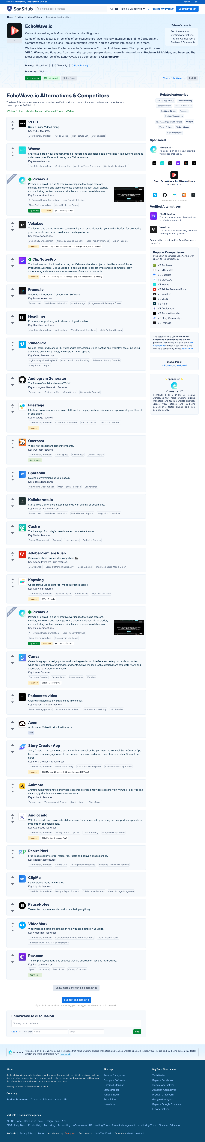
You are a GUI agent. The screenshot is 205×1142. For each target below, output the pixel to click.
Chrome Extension (114, 1084)
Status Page (69, 78)
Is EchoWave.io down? (174, 365)
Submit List (110, 1099)
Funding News (111, 1094)
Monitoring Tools (146, 1125)
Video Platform (174, 132)
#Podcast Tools (54, 111)
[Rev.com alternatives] (22, 957)
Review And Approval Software (169, 122)
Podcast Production (183, 106)
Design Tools (52, 1120)
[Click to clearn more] (102, 1052)
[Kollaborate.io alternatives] (22, 501)
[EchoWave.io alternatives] (14, 30)
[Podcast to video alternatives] (22, 697)
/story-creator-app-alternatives (26, 742)
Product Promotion (17, 1099)
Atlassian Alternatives (164, 1089)
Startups (43, 2)
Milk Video (164, 52)
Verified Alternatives (182, 34)
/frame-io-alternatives (21, 286)
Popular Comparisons (183, 38)
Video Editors (165, 127)
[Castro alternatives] (22, 527)
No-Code (16, 1120)
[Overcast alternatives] (22, 442)
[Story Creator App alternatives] (22, 746)
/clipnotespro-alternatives (23, 255)
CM (22, 878)
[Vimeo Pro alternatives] (22, 344)
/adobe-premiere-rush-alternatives (28, 549)
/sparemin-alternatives (21, 469)
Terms (41, 1133)
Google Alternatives (163, 1084)
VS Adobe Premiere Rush (171, 289)
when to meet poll (135, 1133)
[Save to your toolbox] (14, 41)
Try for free (34, 211)
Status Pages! (111, 1089)
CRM (9, 1125)
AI (7, 1120)
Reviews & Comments (183, 42)
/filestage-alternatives (21, 401)
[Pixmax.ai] (22, 180)
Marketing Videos (165, 100)
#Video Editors (15, 111)
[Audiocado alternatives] (22, 816)
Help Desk (20, 1125)
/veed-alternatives (19, 118)
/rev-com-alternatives (21, 952)
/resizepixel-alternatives (22, 847)
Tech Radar (158, 1075)
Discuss (47, 1099)
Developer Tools (33, 1120)
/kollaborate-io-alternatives (24, 496)
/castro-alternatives (20, 522)
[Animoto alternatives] (22, 786)
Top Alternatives (180, 31)
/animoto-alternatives (21, 781)
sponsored (65, 1054)
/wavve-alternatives (20, 145)
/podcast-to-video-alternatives (26, 692)
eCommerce (80, 1125)
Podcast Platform (164, 106)
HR (90, 1125)
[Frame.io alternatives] (22, 290)
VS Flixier (162, 303)
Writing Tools (102, 1125)
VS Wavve (163, 284)
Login (196, 2)
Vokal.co (55, 52)
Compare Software (114, 1080)
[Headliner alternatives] (22, 317)
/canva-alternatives (20, 652)
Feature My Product (162, 8)
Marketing (49, 1125)
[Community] (116, 9)
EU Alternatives (160, 1108)
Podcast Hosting (185, 101)
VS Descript (164, 274)
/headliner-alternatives (21, 312)
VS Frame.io (164, 322)
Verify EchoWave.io (174, 78)
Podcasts (183, 111)
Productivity (35, 1125)
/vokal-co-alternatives (21, 220)
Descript (183, 52)
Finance (163, 1125)
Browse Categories (114, 1075)
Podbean (150, 52)
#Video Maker (34, 111)
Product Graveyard (163, 1094)
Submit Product (187, 8)
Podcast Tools (168, 111)
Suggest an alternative (76, 999)
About (57, 1099)
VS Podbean (164, 265)
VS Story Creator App (169, 318)
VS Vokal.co (164, 294)
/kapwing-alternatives (21, 576)
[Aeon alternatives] (22, 723)
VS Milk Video (165, 270)
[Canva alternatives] (22, 657)
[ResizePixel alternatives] (22, 852)
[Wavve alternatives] (22, 150)
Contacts (36, 1099)
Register (186, 2)
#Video (70, 111)
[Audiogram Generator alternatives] (22, 379)
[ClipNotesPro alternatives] (22, 260)
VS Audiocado (165, 308)
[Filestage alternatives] (22, 406)
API (65, 1099)
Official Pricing (80, 65)
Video (189, 121)
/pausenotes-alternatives (23, 900)
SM (22, 474)
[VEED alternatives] (22, 123)
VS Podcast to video (169, 313)
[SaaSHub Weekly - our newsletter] (111, 9)
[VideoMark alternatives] (22, 925)
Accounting (64, 1125)
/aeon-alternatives (19, 718)
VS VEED (162, 298)
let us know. (188, 348)
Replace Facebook (162, 1080)
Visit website (33, 78)
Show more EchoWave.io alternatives (76, 987)
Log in (14, 1031)
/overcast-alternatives (21, 437)
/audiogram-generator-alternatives (28, 374)
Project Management (174, 116)
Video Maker (182, 127)
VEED (28, 52)
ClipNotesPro (110, 56)
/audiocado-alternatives (22, 811)
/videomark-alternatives (22, 920)
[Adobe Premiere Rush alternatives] (22, 554)
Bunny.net (70, 1133)
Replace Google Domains (166, 1104)
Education (175, 1125)
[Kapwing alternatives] (22, 581)
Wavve (38, 52)
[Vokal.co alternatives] (22, 224)
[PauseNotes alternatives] (22, 905)
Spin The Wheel (103, 1133)
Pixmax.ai (173, 391)
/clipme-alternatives (20, 874)
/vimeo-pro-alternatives (22, 339)
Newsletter (110, 1104)
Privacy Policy (27, 1133)
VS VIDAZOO (164, 279)
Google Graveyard (162, 1099)
